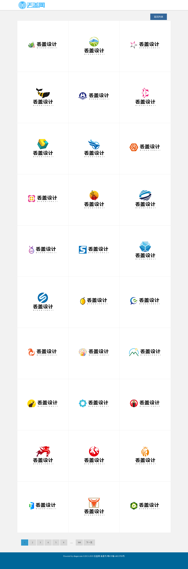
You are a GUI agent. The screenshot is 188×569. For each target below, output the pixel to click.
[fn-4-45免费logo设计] (94, 146)
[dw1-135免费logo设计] (42, 402)
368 (79, 542)
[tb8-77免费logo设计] (94, 402)
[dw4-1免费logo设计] (42, 351)
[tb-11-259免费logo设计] (145, 402)
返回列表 (158, 16)
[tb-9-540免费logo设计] (42, 146)
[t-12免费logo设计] (42, 505)
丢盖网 (97, 556)
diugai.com (78, 556)
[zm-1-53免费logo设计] (42, 300)
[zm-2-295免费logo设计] (94, 95)
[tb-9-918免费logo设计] (145, 249)
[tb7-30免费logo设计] (94, 197)
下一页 (89, 542)
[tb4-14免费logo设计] (145, 44)
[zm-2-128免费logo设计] (145, 300)
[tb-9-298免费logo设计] (42, 249)
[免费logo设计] (32, 8)
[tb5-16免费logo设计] (94, 44)
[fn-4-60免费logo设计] (94, 453)
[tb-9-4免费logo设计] (42, 197)
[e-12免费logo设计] (145, 95)
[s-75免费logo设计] (94, 249)
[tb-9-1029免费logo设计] (145, 505)
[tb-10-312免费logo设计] (145, 197)
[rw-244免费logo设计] (94, 351)
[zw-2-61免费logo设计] (42, 44)
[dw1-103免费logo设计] (94, 505)
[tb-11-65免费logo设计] (145, 146)
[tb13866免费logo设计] (145, 351)
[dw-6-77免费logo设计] (42, 453)
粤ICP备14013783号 (116, 556)
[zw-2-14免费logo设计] (94, 300)
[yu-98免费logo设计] (42, 95)
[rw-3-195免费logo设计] (145, 453)
